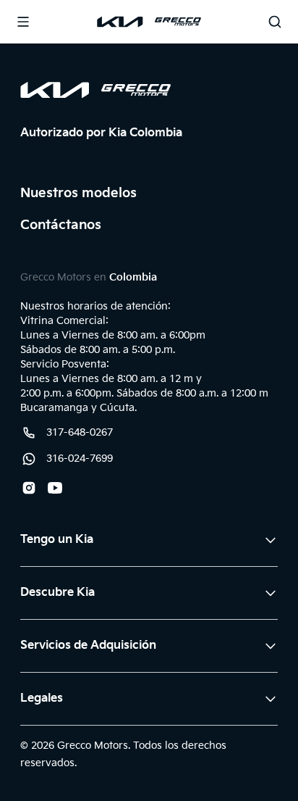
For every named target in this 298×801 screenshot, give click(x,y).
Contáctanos (60, 225)
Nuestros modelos (78, 193)
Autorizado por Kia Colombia (101, 133)
